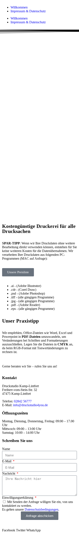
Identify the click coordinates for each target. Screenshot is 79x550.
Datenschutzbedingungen (41, 509)
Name (6, 449)
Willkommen (19, 7)
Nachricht (9, 473)
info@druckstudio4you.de (30, 405)
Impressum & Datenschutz (28, 11)
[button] (8, 530)
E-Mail (7, 461)
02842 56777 (23, 401)
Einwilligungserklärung (18, 497)
